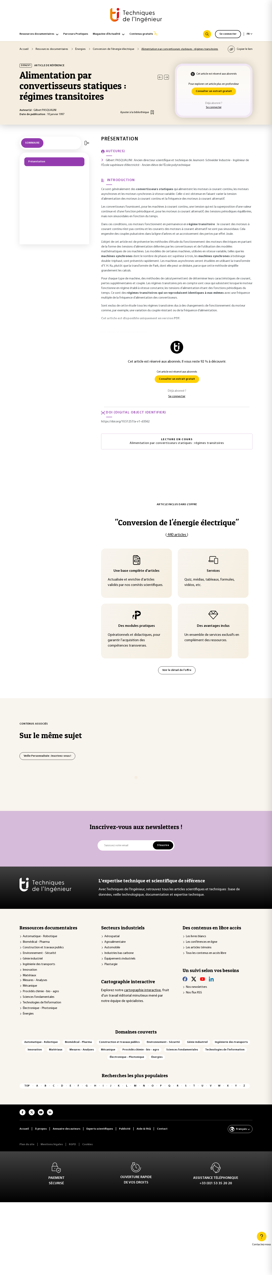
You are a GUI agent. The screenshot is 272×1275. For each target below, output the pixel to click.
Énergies (28, 1013)
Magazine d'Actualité (106, 34)
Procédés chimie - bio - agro (41, 991)
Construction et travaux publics (43, 947)
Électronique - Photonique (40, 1008)
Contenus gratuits (141, 34)
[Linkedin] (211, 979)
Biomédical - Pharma (36, 942)
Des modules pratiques (136, 626)
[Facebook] (185, 979)
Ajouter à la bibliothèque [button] (134, 112)
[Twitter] (193, 979)
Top (27, 1085)
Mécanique (30, 985)
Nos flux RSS (194, 992)
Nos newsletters (196, 987)
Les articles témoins (198, 947)
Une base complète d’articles (136, 571)
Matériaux (29, 975)
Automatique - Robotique (40, 936)
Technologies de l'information (42, 1002)
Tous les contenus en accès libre (206, 953)
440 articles (177, 535)
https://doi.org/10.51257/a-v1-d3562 (125, 421)
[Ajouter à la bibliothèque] (152, 112)
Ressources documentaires (37, 34)
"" (177, 522)
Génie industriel (33, 958)
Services (213, 571)
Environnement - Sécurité (39, 953)
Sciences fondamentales (38, 997)
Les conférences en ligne (201, 942)
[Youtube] (202, 979)
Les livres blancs (196, 936)
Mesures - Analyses (35, 980)
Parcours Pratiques (75, 34)
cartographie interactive (142, 990)
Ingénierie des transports (39, 964)
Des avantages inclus (213, 626)
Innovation (30, 969)
